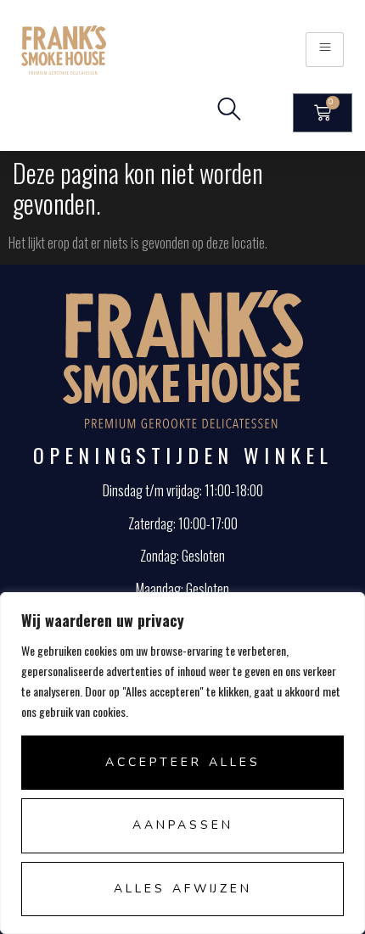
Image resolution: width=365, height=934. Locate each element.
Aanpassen (182, 825)
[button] (229, 113)
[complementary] (182, 763)
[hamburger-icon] (325, 49)
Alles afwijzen (183, 889)
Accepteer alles (183, 762)
